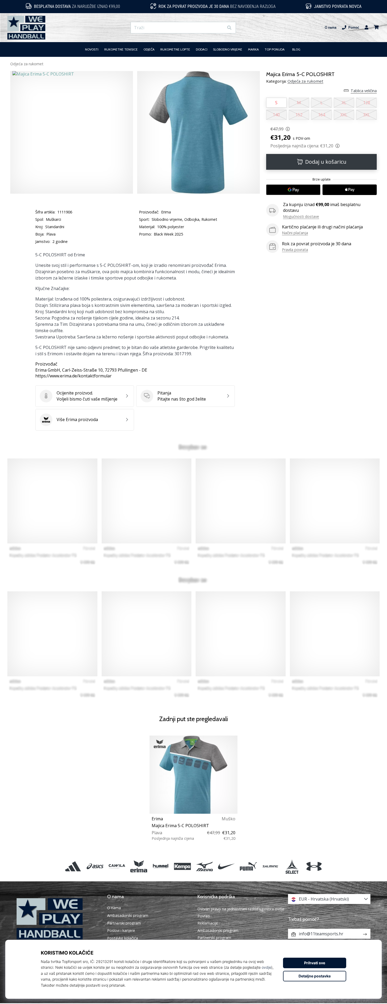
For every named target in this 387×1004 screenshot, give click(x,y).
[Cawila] (117, 866)
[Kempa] (183, 866)
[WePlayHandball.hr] (58, 919)
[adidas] (73, 866)
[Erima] (139, 866)
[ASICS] (95, 866)
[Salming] (270, 866)
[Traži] (229, 27)
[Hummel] (161, 866)
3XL (366, 115)
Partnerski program (124, 923)
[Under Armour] (314, 866)
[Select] (292, 866)
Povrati (203, 915)
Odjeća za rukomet (26, 63)
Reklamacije (207, 923)
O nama (330, 27)
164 (321, 115)
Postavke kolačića (122, 938)
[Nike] (226, 866)
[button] (219, 27)
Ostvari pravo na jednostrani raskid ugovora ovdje (241, 908)
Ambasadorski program (127, 915)
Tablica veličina (364, 90)
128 (366, 103)
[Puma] (248, 866)
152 (298, 115)
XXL (344, 115)
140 (276, 115)
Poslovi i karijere (121, 930)
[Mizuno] (204, 866)
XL (344, 103)
